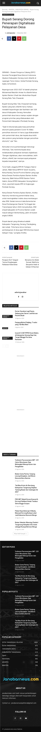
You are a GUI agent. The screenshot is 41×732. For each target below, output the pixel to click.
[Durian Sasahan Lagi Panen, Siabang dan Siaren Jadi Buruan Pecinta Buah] (7, 314)
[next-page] (7, 346)
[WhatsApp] (24, 38)
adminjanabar (11, 33)
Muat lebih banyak (19, 534)
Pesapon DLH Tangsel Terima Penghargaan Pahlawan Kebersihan (10, 262)
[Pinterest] (19, 38)
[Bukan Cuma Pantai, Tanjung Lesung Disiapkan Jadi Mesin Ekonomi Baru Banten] (7, 477)
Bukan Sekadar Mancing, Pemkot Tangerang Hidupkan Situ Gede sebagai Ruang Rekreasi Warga (26, 525)
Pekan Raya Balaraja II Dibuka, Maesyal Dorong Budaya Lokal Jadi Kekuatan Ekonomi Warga (26, 513)
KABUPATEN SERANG (22, 9)
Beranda (4, 9)
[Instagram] (22, 296)
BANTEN (11, 9)
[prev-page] (3, 346)
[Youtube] (26, 718)
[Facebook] (9, 38)
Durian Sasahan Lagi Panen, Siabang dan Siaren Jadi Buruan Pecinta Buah (26, 313)
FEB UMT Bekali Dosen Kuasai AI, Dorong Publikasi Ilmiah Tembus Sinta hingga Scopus (26, 501)
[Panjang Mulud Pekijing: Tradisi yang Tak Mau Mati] (7, 325)
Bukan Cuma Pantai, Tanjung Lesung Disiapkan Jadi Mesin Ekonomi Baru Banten (25, 476)
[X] (14, 38)
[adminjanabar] (3, 33)
